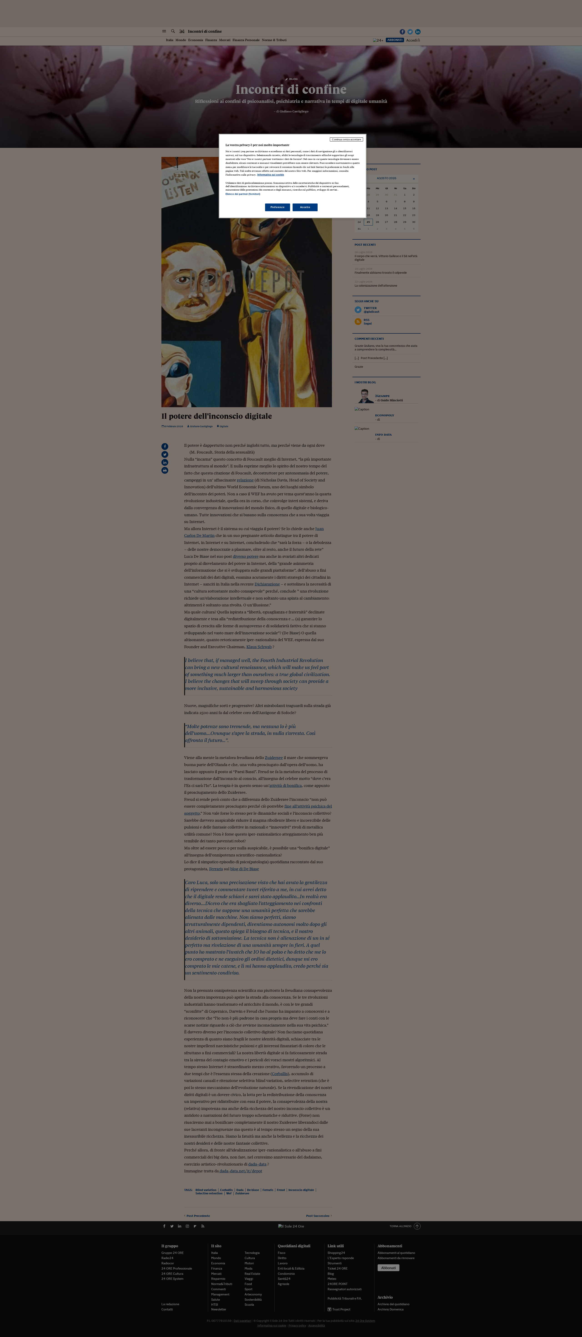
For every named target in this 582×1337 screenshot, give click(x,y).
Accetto (305, 207)
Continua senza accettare (346, 139)
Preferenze (278, 207)
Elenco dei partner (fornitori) (243, 194)
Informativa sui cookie (270, 174)
